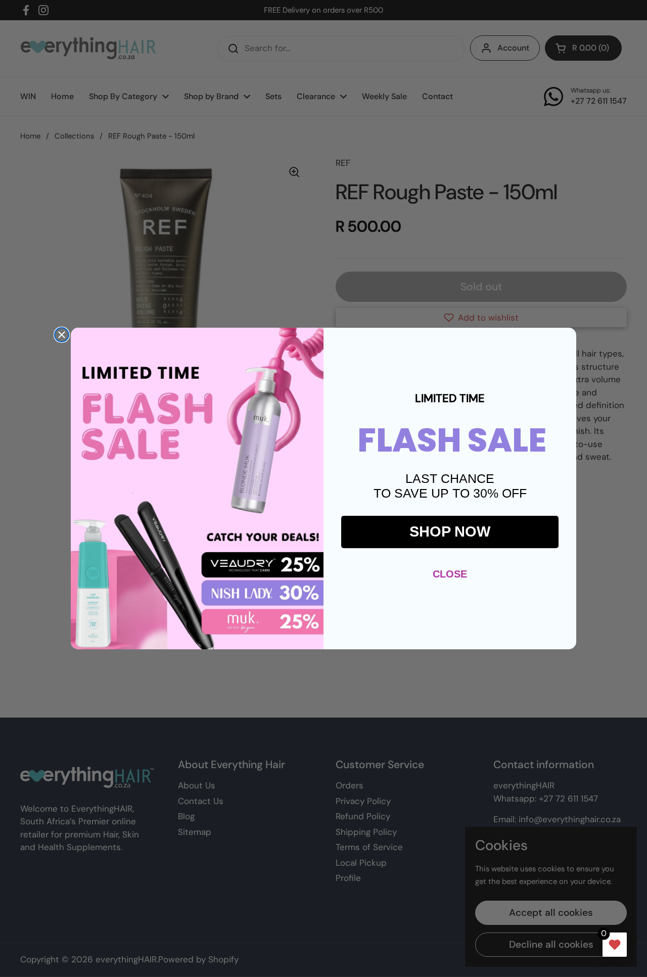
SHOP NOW (449, 531)
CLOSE (450, 574)
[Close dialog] (62, 335)
